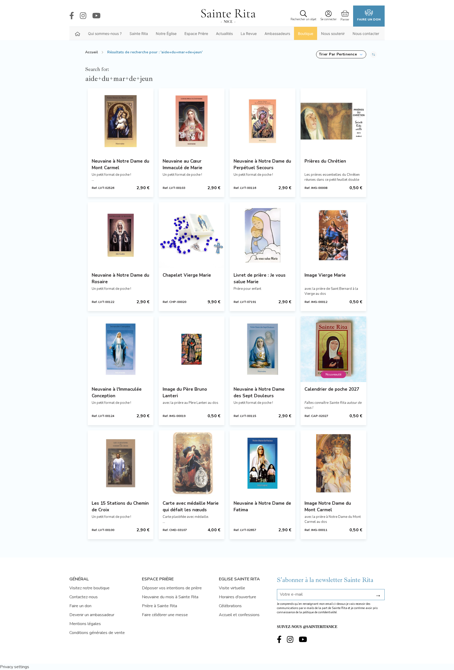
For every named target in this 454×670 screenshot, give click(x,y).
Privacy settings (14, 667)
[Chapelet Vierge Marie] (191, 235)
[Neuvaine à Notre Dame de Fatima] (262, 463)
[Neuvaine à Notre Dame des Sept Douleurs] (262, 349)
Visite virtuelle (232, 588)
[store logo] (228, 16)
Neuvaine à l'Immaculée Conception (117, 392)
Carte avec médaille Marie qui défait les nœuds (191, 506)
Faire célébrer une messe (165, 615)
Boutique (305, 33)
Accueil (91, 52)
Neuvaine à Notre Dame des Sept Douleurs (259, 392)
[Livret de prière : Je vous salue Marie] (262, 235)
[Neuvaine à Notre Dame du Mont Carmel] (120, 121)
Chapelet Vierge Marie (187, 275)
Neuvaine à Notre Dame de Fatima (262, 506)
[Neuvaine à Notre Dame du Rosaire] (120, 235)
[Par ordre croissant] (373, 54)
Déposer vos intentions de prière (172, 588)
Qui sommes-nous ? (105, 33)
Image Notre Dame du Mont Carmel (328, 506)
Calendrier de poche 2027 (332, 389)
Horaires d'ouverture (237, 597)
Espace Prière (196, 33)
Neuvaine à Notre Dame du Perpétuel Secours (262, 164)
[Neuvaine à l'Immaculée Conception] (120, 349)
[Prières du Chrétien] (333, 121)
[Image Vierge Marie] (333, 235)
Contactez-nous (83, 597)
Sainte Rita (139, 33)
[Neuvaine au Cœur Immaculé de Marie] (191, 121)
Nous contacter (366, 33)
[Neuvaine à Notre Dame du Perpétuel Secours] (262, 121)
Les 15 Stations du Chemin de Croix (120, 506)
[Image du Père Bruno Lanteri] (191, 349)
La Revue (249, 33)
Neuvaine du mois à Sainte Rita (170, 597)
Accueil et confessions (239, 615)
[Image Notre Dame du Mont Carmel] (333, 463)
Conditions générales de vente (97, 633)
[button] (341, 54)
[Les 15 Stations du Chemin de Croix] (120, 463)
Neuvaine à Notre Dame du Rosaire (120, 278)
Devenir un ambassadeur (91, 615)
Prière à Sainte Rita (159, 606)
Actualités (224, 33)
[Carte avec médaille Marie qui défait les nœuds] (191, 463)
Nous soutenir (333, 33)
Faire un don (369, 19)
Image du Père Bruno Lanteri (185, 392)
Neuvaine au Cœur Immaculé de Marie (182, 164)
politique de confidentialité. (320, 612)
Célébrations (230, 606)
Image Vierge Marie (325, 275)
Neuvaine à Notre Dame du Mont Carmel (120, 164)
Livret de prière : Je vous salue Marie (260, 278)
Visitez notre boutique (89, 588)
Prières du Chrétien (325, 161)
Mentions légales (85, 624)
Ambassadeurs (277, 33)
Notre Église (166, 33)
